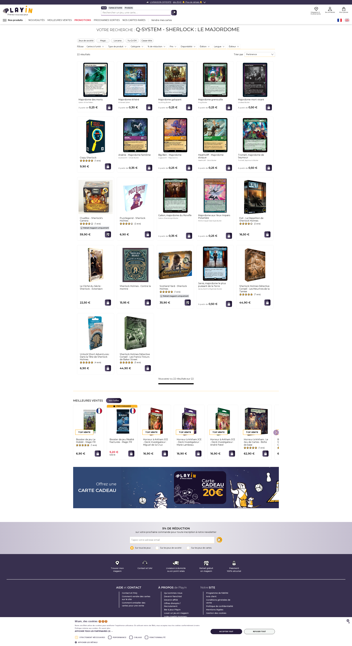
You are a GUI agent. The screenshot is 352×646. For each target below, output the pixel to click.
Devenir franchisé (173, 596)
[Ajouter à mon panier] (109, 107)
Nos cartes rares (134, 20)
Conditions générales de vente (218, 601)
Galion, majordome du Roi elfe (175, 215)
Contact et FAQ (129, 593)
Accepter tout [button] (226, 631)
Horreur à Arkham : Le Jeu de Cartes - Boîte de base (256, 442)
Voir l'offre (114, 400)
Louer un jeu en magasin (176, 613)
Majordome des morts (91, 99)
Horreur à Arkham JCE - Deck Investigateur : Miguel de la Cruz (155, 442)
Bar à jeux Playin (172, 609)
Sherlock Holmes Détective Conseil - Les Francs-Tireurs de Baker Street (135, 357)
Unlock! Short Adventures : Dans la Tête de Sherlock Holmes (95, 357)
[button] (140, 631)
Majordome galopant (170, 99)
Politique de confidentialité (219, 606)
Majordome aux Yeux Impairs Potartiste (214, 216)
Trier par (238, 54)
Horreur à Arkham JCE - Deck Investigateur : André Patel (222, 442)
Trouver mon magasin (117, 569)
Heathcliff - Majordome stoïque (211, 156)
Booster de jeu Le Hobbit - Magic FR (86, 440)
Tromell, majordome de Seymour (251, 156)
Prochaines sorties (107, 20)
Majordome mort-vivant (251, 99)
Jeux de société (86, 40)
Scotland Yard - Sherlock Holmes (173, 287)
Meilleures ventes (59, 20)
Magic (103, 40)
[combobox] (260, 54)
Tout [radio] (104, 8)
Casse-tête (147, 40)
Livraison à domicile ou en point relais (176, 569)
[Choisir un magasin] (108, 234)
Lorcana (117, 40)
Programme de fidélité (217, 593)
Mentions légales (214, 609)
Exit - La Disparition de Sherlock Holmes (251, 219)
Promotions (83, 20)
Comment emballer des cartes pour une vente (133, 604)
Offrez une (97, 487)
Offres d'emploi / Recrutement (172, 604)
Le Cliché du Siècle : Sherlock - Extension (91, 287)
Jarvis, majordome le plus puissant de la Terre (212, 284)
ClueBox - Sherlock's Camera (91, 219)
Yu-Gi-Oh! (132, 40)
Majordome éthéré (128, 99)
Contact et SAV (145, 568)
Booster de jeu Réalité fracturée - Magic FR (122, 440)
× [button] (349, 623)
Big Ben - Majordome (170, 155)
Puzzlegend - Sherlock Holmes (132, 219)
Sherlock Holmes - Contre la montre (135, 287)
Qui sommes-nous (173, 593)
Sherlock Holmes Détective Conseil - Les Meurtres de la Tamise (254, 289)
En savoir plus (104, 628)
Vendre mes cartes (161, 20)
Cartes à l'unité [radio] (115, 8)
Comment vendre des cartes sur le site (136, 598)
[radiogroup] (139, 7)
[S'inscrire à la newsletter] (219, 540)
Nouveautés (36, 20)
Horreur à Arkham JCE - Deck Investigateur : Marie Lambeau (189, 442)
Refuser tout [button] (259, 631)
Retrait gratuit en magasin (206, 569)
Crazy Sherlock (88, 157)
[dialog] (176, 631)
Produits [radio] (129, 8)
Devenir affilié (171, 600)
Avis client (211, 596)
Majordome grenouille (210, 99)
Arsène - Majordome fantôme (134, 155)
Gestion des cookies (216, 613)
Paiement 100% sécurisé (234, 569)
